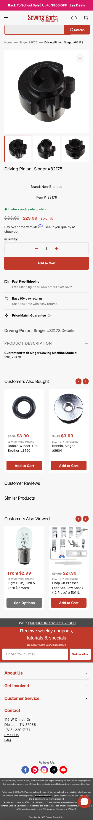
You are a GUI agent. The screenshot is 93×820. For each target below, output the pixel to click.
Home (8, 42)
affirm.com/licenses (68, 806)
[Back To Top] (86, 813)
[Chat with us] (74, 18)
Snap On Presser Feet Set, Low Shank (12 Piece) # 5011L (67, 588)
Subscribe (80, 654)
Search (79, 29)
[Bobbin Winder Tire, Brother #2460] (24, 431)
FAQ (7, 740)
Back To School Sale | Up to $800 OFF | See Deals (46, 5)
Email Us (11, 735)
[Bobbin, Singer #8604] (69, 431)
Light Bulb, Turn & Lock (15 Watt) (21, 585)
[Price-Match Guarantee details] (49, 315)
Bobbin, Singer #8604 (63, 448)
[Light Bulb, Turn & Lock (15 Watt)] (24, 568)
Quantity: (11, 239)
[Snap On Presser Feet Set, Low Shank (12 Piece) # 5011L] (69, 568)
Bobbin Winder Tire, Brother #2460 (23, 448)
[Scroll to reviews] (46, 177)
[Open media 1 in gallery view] (80, 58)
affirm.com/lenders (43, 795)
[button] (6, 18)
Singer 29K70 (28, 42)
